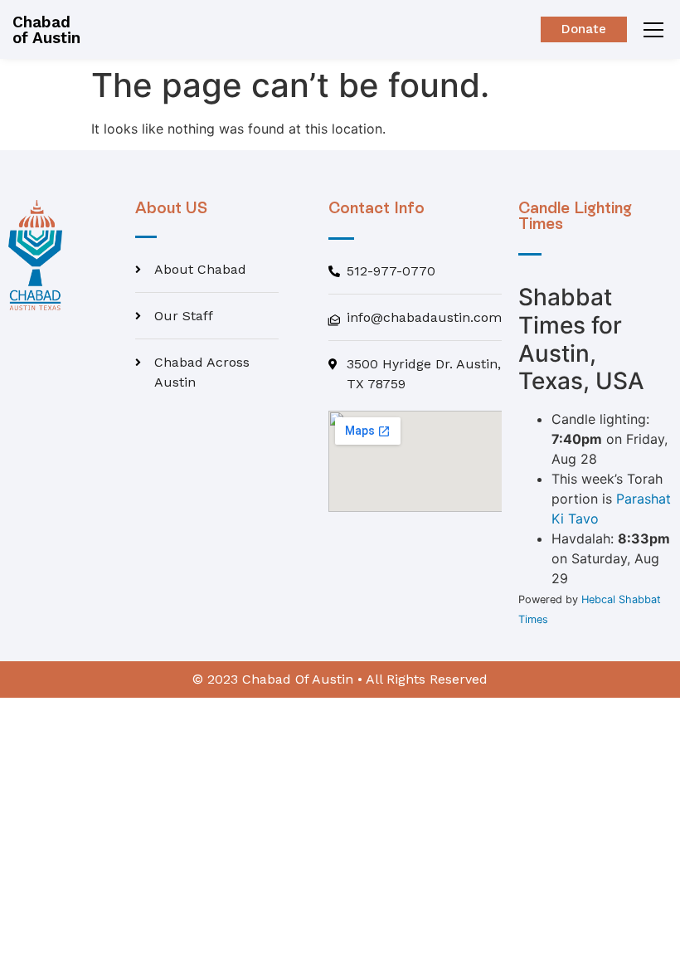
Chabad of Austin (46, 29)
